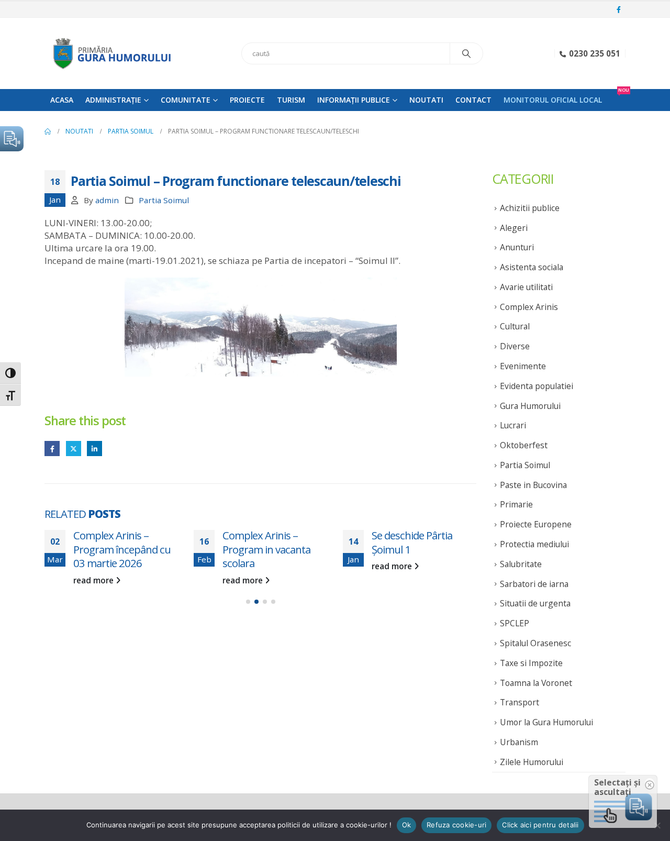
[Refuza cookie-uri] (657, 825)
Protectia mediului (534, 544)
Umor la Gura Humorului (546, 722)
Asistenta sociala (531, 267)
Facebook (52, 448)
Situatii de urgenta (535, 603)
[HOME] (47, 131)
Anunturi (517, 247)
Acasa (61, 100)
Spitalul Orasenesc (535, 643)
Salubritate (521, 564)
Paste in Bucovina (533, 485)
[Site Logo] (109, 53)
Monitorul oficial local (553, 100)
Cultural (515, 326)
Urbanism (519, 742)
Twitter (73, 448)
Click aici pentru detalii (540, 825)
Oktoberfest (524, 445)
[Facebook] (619, 10)
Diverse (515, 346)
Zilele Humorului (531, 762)
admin (107, 200)
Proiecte (247, 100)
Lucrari (513, 425)
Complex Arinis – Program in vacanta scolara (266, 549)
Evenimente (523, 366)
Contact (473, 100)
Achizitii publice (530, 208)
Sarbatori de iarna (534, 584)
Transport (519, 702)
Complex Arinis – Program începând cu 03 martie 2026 (122, 549)
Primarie (516, 504)
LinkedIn (94, 448)
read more (94, 580)
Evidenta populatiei (536, 386)
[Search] (466, 53)
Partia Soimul (164, 200)
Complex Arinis (529, 307)
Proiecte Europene (536, 524)
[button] (248, 601)
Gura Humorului (530, 406)
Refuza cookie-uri (456, 825)
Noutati (426, 100)
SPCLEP (514, 623)
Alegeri (514, 228)
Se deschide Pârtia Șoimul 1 (412, 542)
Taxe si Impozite (531, 663)
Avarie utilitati (526, 287)
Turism (291, 100)
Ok (406, 825)
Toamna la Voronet (536, 683)
